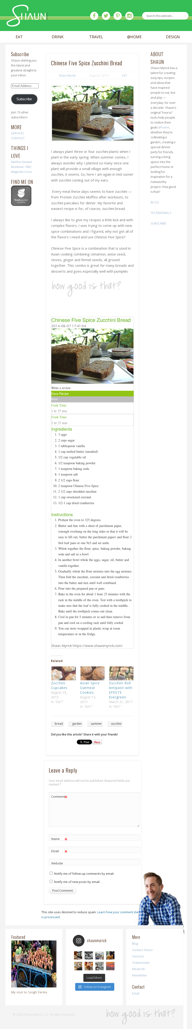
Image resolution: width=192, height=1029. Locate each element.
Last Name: (19, 94)
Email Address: (22, 53)
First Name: (19, 73)
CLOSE (181, 29)
